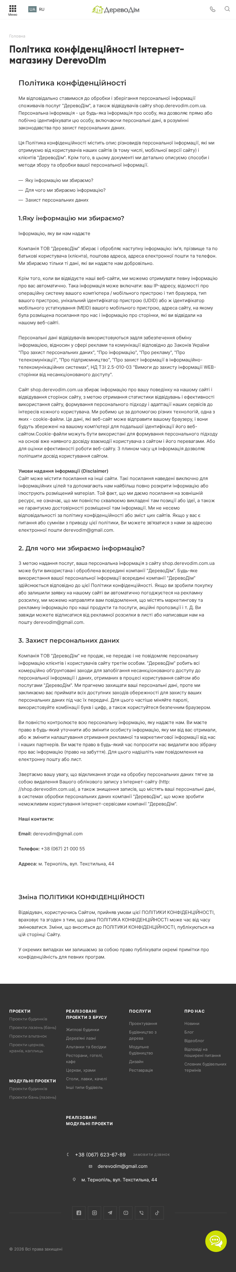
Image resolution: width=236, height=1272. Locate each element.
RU (42, 9)
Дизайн (136, 1061)
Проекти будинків (28, 1018)
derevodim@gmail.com (123, 1166)
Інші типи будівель (84, 1087)
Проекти (20, 1011)
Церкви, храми (81, 1070)
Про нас (194, 1011)
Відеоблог (194, 1040)
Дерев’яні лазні (81, 1038)
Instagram (94, 1212)
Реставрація (141, 1070)
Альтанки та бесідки (86, 1046)
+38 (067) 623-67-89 (100, 1154)
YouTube (125, 1212)
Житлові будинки (82, 1029)
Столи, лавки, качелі (86, 1078)
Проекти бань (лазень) (32, 1097)
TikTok (157, 1212)
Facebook (78, 1212)
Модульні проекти (32, 1080)
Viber (141, 1212)
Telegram (110, 1212)
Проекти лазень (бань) (32, 1027)
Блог (189, 1032)
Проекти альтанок (28, 1036)
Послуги (140, 1011)
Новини (191, 1023)
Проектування (143, 1023)
